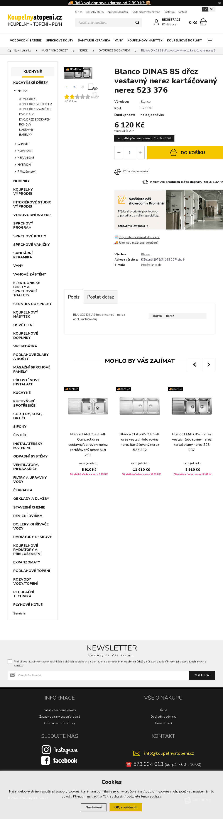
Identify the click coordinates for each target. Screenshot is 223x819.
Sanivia (19, 613)
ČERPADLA (22, 490)
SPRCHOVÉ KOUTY (59, 41)
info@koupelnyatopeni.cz (169, 753)
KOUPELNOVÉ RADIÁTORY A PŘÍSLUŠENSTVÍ (27, 549)
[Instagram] (59, 749)
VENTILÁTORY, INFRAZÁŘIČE (26, 466)
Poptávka (169, 12)
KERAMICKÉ (26, 158)
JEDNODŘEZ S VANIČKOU (35, 109)
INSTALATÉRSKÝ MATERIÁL (27, 445)
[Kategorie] (209, 40)
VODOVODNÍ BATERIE (26, 41)
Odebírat (202, 675)
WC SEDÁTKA (25, 346)
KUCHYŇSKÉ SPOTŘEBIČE (24, 403)
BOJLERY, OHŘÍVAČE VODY (31, 526)
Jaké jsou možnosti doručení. (138, 243)
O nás (79, 12)
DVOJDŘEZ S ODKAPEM (35, 120)
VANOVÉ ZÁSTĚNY (29, 274)
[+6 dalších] (90, 87)
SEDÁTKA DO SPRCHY (32, 304)
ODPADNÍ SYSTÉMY (30, 456)
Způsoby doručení (118, 12)
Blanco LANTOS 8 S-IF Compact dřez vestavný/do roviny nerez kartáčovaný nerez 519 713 (88, 444)
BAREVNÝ (25, 135)
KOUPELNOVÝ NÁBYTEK (144, 41)
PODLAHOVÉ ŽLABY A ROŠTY (31, 356)
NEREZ (22, 91)
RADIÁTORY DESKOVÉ (32, 537)
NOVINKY (21, 181)
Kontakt (182, 12)
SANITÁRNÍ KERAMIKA (94, 41)
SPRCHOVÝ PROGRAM (23, 225)
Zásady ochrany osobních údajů (59, 717)
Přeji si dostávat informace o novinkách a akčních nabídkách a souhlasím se (110, 663)
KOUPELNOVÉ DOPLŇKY (184, 41)
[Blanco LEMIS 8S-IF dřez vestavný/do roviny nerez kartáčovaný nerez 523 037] (191, 406)
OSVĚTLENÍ (23, 325)
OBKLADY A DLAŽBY (31, 498)
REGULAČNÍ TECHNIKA (23, 594)
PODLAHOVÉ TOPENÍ (31, 570)
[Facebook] (59, 760)
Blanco (145, 101)
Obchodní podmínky (163, 717)
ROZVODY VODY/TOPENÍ (25, 581)
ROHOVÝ (25, 125)
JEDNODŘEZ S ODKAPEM (35, 104)
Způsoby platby (95, 12)
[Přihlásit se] (156, 22)
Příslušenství (26, 172)
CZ (205, 9)
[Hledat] (137, 22)
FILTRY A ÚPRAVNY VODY (30, 479)
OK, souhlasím (125, 807)
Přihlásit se (169, 24)
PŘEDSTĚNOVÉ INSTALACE (26, 382)
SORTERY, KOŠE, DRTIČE (27, 416)
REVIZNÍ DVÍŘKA (27, 516)
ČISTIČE (20, 435)
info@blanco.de (151, 265)
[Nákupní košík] (203, 21)
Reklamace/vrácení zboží (146, 12)
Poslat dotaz (100, 297)
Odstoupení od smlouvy (59, 723)
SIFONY (20, 426)
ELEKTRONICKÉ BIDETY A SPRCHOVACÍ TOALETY (26, 289)
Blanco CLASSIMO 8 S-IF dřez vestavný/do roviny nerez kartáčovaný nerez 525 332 (140, 442)
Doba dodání (163, 723)
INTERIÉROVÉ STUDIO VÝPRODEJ (32, 204)
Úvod (163, 710)
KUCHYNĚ (22, 392)
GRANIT (23, 144)
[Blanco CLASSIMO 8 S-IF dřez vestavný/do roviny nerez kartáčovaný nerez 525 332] (139, 406)
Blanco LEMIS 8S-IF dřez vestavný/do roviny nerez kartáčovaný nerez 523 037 (191, 442)
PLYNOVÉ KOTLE (28, 604)
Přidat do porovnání (136, 171)
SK (212, 9)
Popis (73, 297)
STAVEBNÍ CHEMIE (29, 507)
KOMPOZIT (25, 151)
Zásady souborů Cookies (60, 710)
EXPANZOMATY (26, 562)
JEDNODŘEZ (27, 99)
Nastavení (94, 807)
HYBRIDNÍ (24, 165)
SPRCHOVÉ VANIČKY (31, 244)
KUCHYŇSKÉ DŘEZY (30, 82)
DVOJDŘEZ (26, 114)
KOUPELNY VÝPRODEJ (23, 191)
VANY (119, 41)
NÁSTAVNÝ (26, 130)
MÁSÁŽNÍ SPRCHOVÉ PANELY (32, 369)
